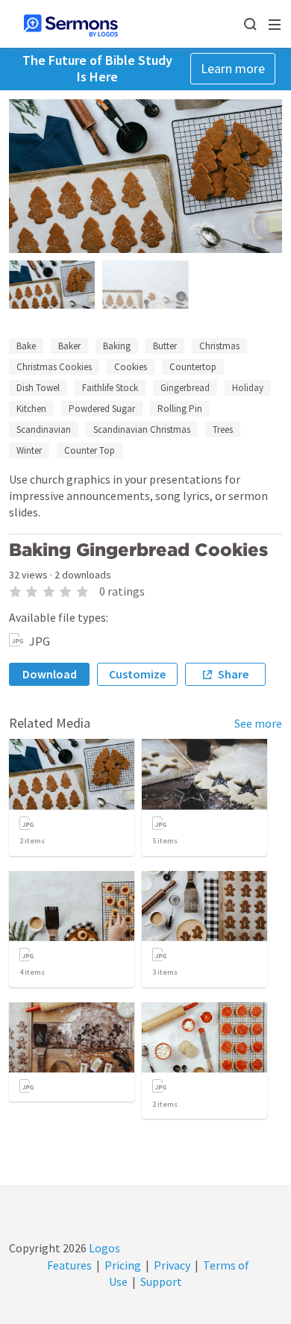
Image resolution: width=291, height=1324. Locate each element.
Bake (26, 346)
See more (258, 723)
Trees (223, 429)
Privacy (172, 1265)
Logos (103, 1247)
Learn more (233, 68)
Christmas (219, 346)
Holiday (247, 387)
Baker (69, 346)
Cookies (130, 366)
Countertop (192, 366)
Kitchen (31, 408)
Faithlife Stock (110, 387)
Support (161, 1281)
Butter (165, 346)
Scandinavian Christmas (141, 429)
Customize (137, 673)
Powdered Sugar (102, 408)
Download (49, 673)
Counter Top (89, 450)
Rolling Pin (179, 408)
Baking (117, 346)
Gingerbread (185, 387)
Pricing (122, 1265)
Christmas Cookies (54, 366)
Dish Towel (38, 387)
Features (69, 1265)
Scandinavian (43, 429)
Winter (29, 450)
